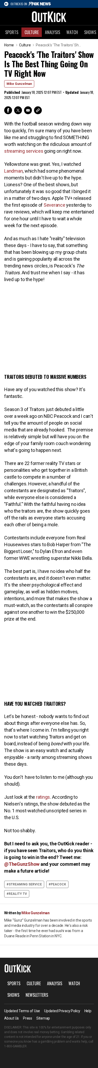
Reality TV (18, 894)
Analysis (52, 32)
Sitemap (43, 1018)
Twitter (18, 110)
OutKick (49, 16)
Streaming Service (25, 884)
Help (87, 1011)
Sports (11, 32)
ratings (43, 797)
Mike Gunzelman (19, 84)
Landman (13, 171)
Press (27, 1018)
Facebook (8, 110)
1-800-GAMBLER (15, 1046)
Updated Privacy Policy (62, 1011)
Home (9, 45)
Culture (32, 32)
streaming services (23, 151)
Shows (13, 995)
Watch (72, 32)
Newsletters (37, 995)
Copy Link (38, 110)
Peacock (58, 884)
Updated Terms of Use (22, 1011)
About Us (11, 1018)
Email (28, 110)
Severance (55, 205)
